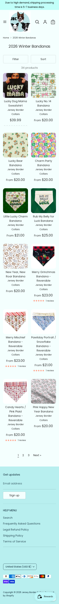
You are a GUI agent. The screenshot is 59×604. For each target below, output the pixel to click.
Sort (43, 59)
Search (8, 518)
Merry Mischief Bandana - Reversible (15, 342)
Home (6, 37)
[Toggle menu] (5, 22)
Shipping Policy (13, 535)
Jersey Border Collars (33, 592)
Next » (37, 455)
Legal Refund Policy (16, 529)
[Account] (45, 21)
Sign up (14, 495)
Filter (16, 59)
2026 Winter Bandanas (24, 37)
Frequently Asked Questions (21, 523)
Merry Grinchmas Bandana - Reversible (43, 276)
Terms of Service (14, 541)
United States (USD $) (18, 566)
